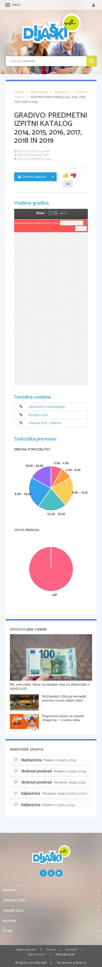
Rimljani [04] (38, 415)
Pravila (51, 949)
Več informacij (71, 223)
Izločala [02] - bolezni (45, 423)
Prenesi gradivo (34, 177)
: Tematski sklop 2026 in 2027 (54, 793)
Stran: (40, 213)
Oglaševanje (36, 954)
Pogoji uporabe (26, 949)
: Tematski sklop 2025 (53, 782)
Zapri (81, 228)
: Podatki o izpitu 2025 (48, 760)
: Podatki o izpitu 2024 (48, 805)
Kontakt (71, 949)
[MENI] (7, 5)
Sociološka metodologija (47, 407)
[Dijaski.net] (51, 29)
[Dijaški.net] (51, 857)
